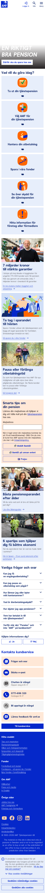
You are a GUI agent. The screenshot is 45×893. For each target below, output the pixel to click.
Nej (34, 641)
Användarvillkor (7, 831)
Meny (41, 6)
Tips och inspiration (9, 741)
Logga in (25, 6)
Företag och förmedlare (12, 808)
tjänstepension (34, 414)
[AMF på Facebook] (12, 818)
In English (5, 790)
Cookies (5, 824)
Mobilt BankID (24, 445)
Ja (13, 641)
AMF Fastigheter (8, 805)
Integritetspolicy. (21, 440)
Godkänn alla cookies (22, 887)
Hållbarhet (5, 784)
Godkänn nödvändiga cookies (22, 881)
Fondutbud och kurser (11, 766)
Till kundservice (22, 726)
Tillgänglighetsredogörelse (12, 754)
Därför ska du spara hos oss (17, 62)
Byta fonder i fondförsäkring (13, 772)
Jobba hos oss (7, 802)
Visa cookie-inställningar (20, 873)
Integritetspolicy (8, 828)
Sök (34, 6)
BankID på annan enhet (24, 452)
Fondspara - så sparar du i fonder (16, 769)
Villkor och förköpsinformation (14, 748)
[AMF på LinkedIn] (27, 818)
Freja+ (24, 459)
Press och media (8, 787)
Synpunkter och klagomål (12, 751)
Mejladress (8, 422)
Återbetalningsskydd (10, 745)
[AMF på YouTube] (4, 818)
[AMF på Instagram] (20, 818)
